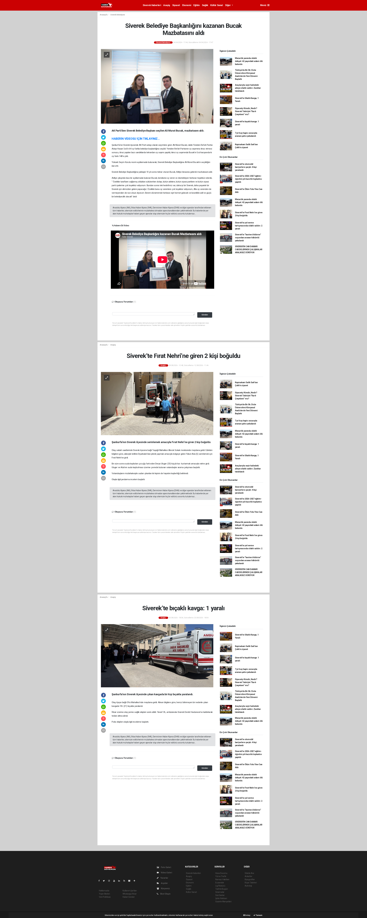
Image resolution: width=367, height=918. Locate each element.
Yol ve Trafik (220, 876)
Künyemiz (165, 888)
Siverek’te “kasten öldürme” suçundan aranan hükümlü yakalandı (248, 237)
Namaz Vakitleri (222, 879)
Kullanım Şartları (130, 890)
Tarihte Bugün (221, 889)
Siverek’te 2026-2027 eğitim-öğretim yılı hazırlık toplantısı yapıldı (248, 179)
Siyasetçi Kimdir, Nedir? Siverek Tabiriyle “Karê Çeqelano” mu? (246, 111)
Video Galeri (166, 872)
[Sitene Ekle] (135, 881)
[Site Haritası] (130, 881)
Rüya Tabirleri (251, 882)
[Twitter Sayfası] (105, 881)
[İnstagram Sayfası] (110, 881)
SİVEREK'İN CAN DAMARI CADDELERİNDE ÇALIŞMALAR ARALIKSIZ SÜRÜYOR (248, 249)
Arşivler (164, 883)
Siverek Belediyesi (117, 15)
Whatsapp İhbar (129, 894)
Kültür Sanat (216, 5)
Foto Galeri (165, 867)
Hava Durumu (221, 873)
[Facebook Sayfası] (100, 881)
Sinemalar (219, 892)
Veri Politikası (105, 897)
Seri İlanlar (220, 895)
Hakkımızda (104, 890)
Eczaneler (219, 882)
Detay (247, 915)
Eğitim (196, 5)
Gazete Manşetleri (223, 901)
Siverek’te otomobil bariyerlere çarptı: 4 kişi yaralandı (246, 167)
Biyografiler (250, 879)
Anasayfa (104, 15)
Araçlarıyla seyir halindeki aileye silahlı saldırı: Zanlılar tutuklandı (248, 88)
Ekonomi (186, 5)
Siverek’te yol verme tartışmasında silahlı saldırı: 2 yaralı (248, 226)
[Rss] (125, 881)
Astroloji (248, 886)
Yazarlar (164, 878)
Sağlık (205, 5)
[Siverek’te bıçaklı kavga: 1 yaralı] (157, 656)
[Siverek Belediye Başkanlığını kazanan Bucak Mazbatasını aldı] (157, 86)
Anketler (248, 876)
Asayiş (166, 5)
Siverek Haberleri (152, 5)
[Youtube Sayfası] (115, 881)
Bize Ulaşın (165, 894)
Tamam (258, 915)
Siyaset (176, 5)
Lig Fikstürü (220, 886)
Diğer (228, 5)
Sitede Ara (249, 873)
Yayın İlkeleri (104, 894)
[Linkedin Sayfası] (120, 881)
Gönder (205, 315)
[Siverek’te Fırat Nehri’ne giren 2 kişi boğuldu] (157, 403)
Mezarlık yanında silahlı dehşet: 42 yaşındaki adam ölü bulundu (249, 61)
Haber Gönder (129, 897)
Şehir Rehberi (221, 898)
